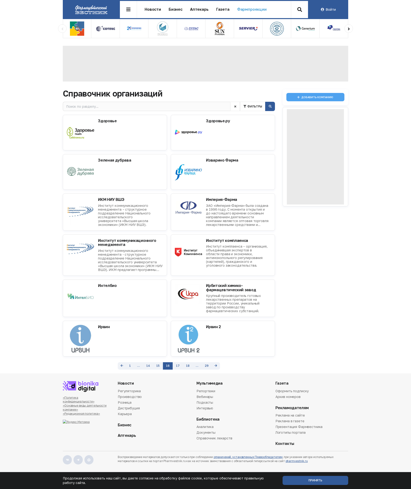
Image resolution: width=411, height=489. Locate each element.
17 (178, 365)
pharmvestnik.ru (297, 461)
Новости (153, 9)
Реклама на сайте (290, 415)
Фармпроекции (252, 9)
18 (188, 365)
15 (158, 365)
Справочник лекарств (214, 438)
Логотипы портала (290, 432)
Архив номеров (288, 397)
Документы (205, 432)
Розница (125, 402)
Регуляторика (129, 391)
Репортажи (205, 391)
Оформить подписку (292, 391)
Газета (223, 9)
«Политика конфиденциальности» (78, 399)
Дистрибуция (129, 408)
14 (148, 365)
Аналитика (205, 427)
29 (207, 365)
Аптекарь (199, 9)
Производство (130, 397)
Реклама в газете (289, 421)
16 (168, 365)
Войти (331, 9)
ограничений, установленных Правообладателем (248, 457)
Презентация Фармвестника (299, 427)
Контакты (284, 443)
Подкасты (204, 402)
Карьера (125, 414)
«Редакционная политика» (81, 413)
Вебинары (204, 397)
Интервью (204, 408)
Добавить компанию (317, 97)
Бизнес (175, 9)
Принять (315, 480)
